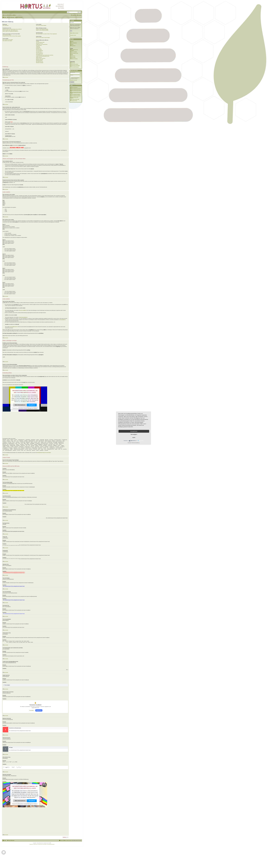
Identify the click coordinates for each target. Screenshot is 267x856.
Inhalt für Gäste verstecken (40, 58)
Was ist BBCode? (6, 25)
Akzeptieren (32, 405)
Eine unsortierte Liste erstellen (8, 39)
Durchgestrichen (39, 45)
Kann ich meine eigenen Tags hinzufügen (43, 37)
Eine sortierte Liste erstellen (7, 40)
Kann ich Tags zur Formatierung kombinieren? (10, 31)
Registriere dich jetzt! (73, 80)
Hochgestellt (38, 47)
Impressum (129, 442)
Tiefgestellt (38, 46)
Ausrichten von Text (39, 43)
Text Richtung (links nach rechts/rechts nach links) (44, 55)
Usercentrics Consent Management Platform (27, 408)
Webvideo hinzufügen (39, 62)
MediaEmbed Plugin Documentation (44, 452)
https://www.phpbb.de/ (23, 317)
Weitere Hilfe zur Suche (74, 33)
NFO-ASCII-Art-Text (39, 61)
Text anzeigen (7, 685)
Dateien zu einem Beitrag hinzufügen (42, 30)
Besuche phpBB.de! (23, 310)
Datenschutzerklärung (135, 442)
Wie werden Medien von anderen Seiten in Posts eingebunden (46, 33)
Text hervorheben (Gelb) (40, 42)
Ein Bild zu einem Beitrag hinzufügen (42, 29)
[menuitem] (5, 15)
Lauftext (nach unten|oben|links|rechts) (42, 56)
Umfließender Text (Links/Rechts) (41, 44)
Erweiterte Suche (73, 35)
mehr (133, 437)
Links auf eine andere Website (41, 25)
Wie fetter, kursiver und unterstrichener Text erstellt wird (12, 29)
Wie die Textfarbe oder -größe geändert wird (10, 30)
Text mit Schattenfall (39, 50)
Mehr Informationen (20, 405)
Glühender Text (38, 48)
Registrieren (39, 710)
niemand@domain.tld (13, 326)
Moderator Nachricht (39, 59)
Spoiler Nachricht (39, 57)
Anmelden (31, 710)
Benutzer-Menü (74, 70)
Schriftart (37, 41)
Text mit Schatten (39, 49)
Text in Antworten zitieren (7, 34)
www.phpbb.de (62, 319)
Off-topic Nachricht (39, 60)
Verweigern (134, 434)
